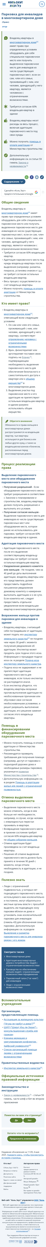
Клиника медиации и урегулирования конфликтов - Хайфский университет (20, 1042)
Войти (6, 1189)
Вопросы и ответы (10, 1171)
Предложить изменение (23, 1138)
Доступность (8, 1174)
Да (16, 1120)
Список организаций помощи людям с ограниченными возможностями (20, 1053)
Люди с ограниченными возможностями (18, 986)
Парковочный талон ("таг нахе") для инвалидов (22, 979)
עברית (4, 26)
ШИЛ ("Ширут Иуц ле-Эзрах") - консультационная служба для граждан (21, 1031)
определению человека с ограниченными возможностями (22, 343)
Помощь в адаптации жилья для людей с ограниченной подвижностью (23, 786)
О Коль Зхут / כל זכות (11, 1168)
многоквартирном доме (23, 42)
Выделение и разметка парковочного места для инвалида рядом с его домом (23, 936)
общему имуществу (21, 381)
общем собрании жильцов (22, 839)
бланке (26, 357)
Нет (30, 1120)
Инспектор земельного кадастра (22, 1068)
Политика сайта (10, 1177)
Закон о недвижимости (17, 1095)
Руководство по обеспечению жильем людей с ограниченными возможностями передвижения (22, 972)
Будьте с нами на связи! (13, 1180)
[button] (4, 4)
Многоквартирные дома (18, 956)
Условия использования (28, 1230)
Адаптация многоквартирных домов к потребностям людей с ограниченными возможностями (22, 963)
